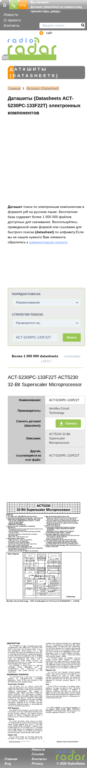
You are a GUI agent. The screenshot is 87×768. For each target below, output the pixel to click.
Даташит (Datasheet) (42, 88)
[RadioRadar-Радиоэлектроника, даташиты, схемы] (4, 4)
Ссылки (38, 754)
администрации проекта (48, 242)
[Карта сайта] (13, 4)
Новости (11, 15)
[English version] (23, 4)
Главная (14, 88)
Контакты (12, 25)
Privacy (37, 763)
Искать (72, 337)
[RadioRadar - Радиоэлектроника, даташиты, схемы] (29, 45)
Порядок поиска (26, 294)
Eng (8, 763)
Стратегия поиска (28, 314)
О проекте (12, 20)
